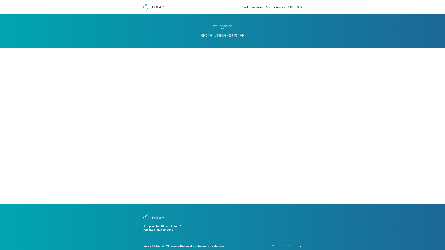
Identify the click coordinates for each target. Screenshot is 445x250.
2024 (290, 7)
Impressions (279, 7)
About (245, 7)
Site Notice (289, 246)
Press (267, 7)
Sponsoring (256, 7)
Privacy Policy (271, 246)
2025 (299, 7)
